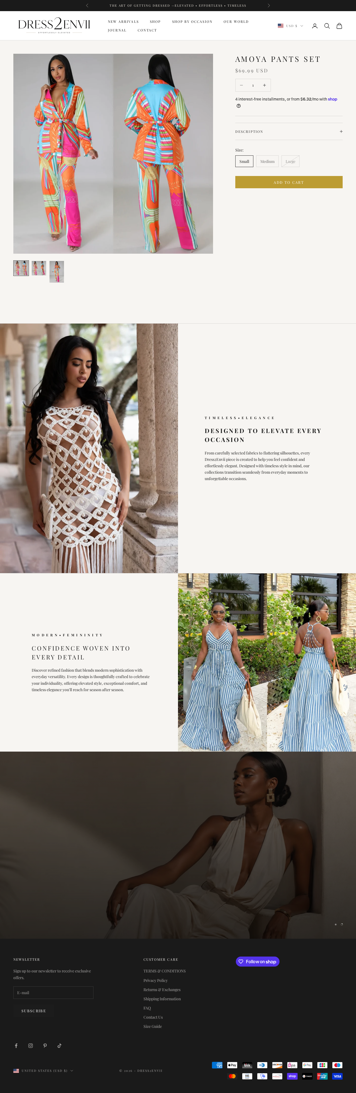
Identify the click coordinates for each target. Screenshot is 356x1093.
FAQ (147, 1008)
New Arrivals (123, 21)
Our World (236, 21)
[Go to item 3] (57, 271)
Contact (147, 30)
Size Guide (153, 1026)
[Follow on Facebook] (16, 1045)
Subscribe (33, 1010)
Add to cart (289, 182)
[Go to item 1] (21, 268)
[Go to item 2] (39, 268)
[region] (178, 845)
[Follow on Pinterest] (45, 1045)
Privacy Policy (156, 980)
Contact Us (153, 1017)
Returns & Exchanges (162, 989)
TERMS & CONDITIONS (165, 971)
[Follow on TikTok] (59, 1045)
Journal (117, 30)
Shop (155, 21)
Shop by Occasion (192, 21)
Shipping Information (162, 998)
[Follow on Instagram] (30, 1045)
